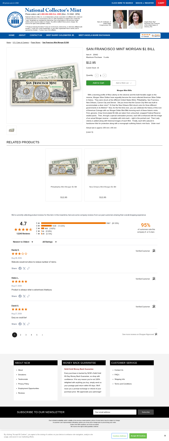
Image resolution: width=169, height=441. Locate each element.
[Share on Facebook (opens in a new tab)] (20, 269)
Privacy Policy (23, 384)
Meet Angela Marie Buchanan (94, 35)
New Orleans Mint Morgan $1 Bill (102, 187)
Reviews (21, 393)
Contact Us (36, 35)
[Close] (165, 435)
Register (149, 3)
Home (11, 35)
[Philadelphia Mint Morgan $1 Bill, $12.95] (64, 167)
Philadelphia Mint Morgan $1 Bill (64, 187)
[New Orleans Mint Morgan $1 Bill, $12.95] (103, 167)
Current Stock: (92, 68)
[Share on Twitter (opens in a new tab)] (24, 268)
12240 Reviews (25, 233)
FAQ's (117, 375)
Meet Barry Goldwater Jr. (60, 35)
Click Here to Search (122, 3)
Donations (22, 375)
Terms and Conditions (123, 384)
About (22, 35)
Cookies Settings (119, 436)
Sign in (139, 3)
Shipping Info (120, 379)
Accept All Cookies (138, 436)
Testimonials (23, 379)
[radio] (84, 223)
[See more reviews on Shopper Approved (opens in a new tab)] (28, 269)
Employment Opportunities (28, 388)
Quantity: (89, 75)
